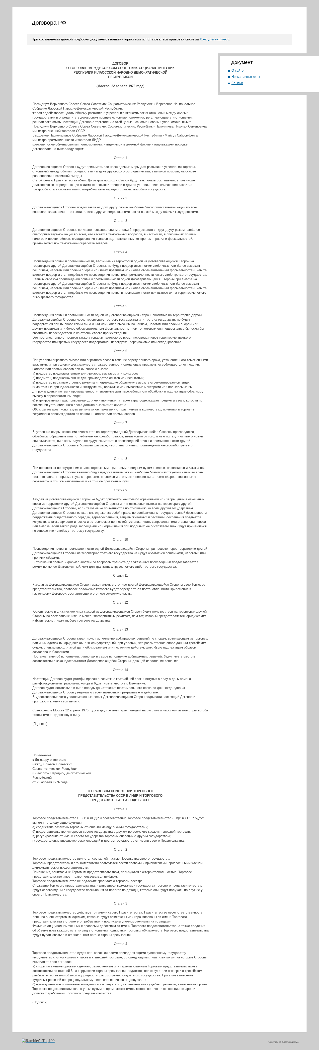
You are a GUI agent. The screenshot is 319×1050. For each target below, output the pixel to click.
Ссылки (237, 83)
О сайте (237, 70)
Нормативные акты (246, 77)
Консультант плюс (214, 39)
